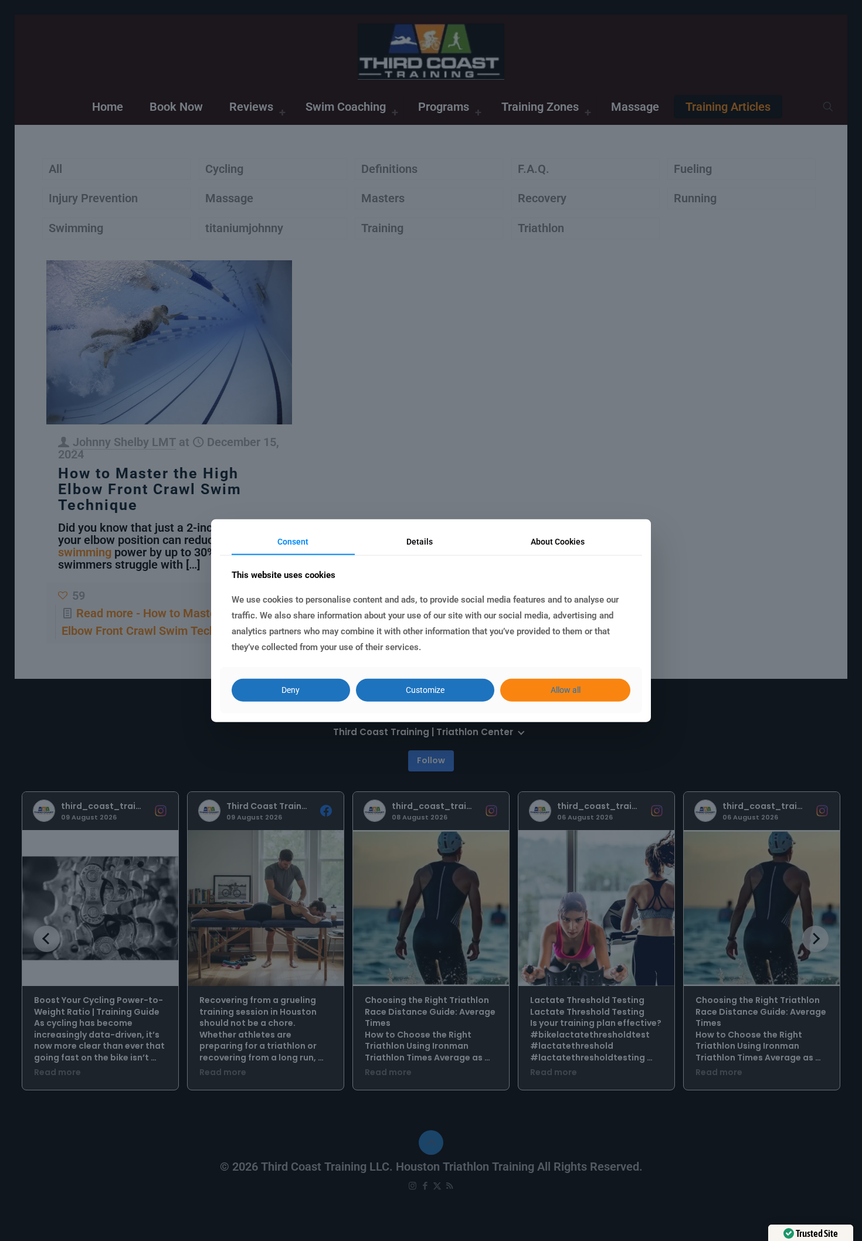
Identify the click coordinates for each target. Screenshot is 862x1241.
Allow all (566, 690)
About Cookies (558, 541)
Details (419, 541)
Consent (292, 541)
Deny (290, 690)
